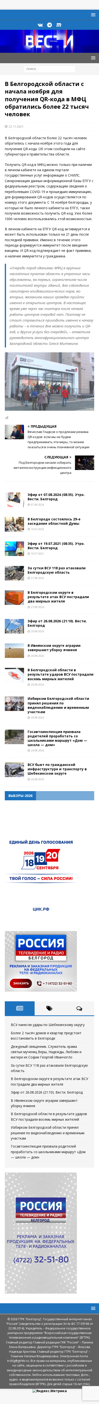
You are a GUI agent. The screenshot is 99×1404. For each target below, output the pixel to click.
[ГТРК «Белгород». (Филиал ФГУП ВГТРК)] (49, 50)
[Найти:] (49, 69)
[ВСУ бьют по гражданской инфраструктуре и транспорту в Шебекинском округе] (14, 770)
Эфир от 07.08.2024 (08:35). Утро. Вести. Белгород (56, 496)
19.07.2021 (37, 553)
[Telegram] (49, 25)
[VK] (40, 25)
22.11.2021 (16, 126)
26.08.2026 (37, 631)
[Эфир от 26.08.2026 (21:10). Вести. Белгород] (14, 626)
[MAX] (59, 25)
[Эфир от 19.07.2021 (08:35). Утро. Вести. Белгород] (14, 548)
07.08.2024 (37, 504)
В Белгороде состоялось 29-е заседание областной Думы (54, 521)
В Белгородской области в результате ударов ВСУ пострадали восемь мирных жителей (60, 674)
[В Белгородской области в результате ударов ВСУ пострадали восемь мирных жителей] (14, 675)
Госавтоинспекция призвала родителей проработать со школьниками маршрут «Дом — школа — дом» (57, 738)
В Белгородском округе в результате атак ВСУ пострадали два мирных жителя (58, 596)
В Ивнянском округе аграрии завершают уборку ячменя (54, 647)
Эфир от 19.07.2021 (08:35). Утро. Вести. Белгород (56, 545)
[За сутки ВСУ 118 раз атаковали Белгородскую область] (14, 573)
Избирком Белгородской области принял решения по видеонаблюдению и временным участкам (58, 705)
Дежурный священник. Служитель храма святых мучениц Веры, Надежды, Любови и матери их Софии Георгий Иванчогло (46, 1052)
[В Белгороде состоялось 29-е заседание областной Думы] (14, 524)
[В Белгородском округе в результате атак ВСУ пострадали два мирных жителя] (14, 597)
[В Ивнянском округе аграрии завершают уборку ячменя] (14, 650)
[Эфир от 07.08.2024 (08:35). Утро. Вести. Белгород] (14, 500)
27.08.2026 (37, 578)
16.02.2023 (37, 529)
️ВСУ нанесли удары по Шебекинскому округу (48, 1024)
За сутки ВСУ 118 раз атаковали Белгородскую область (57, 570)
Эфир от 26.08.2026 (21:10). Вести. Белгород (57, 623)
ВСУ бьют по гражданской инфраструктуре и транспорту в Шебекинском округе (57, 769)
